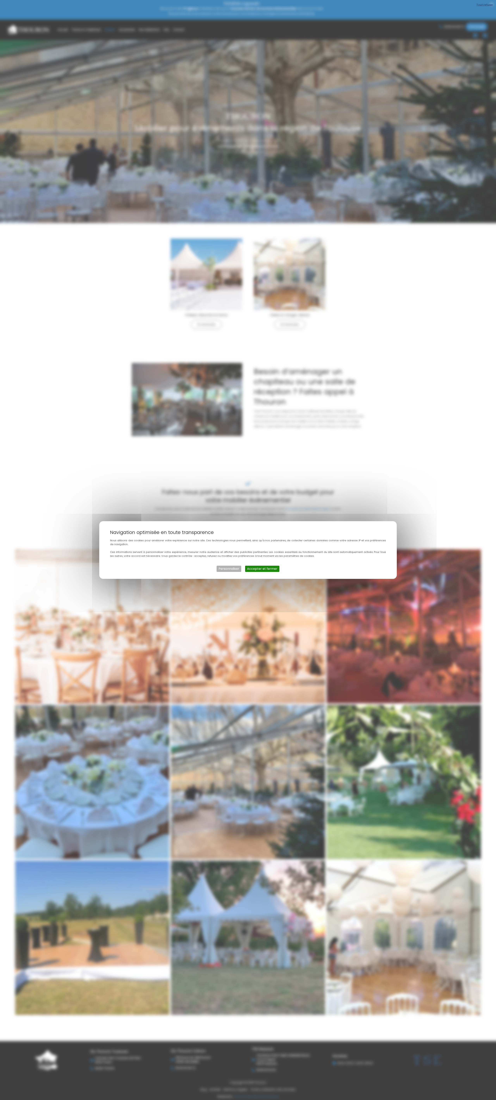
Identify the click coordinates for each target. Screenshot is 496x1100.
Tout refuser (484, 5)
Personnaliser (229, 568)
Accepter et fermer (262, 568)
